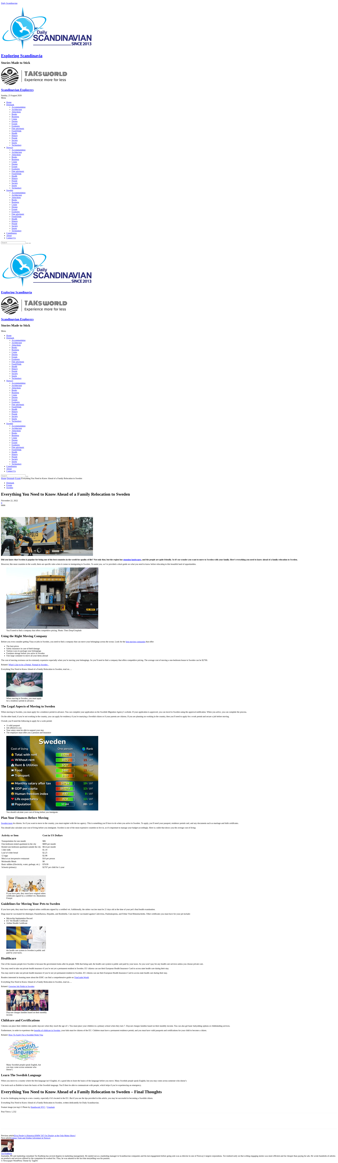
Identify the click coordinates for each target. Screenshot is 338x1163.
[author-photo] (7, 1151)
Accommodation (18, 107)
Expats (14, 124)
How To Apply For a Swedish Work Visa (25, 1035)
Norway (9, 147)
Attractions (16, 112)
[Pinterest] (24, 509)
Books (14, 114)
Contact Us (11, 238)
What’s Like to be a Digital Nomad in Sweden (28, 665)
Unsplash (51, 1107)
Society (15, 140)
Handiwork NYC (38, 1107)
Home (8, 102)
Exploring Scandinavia (21, 55)
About (9, 235)
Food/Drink (16, 131)
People (14, 138)
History (15, 136)
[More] (43, 509)
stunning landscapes (132, 560)
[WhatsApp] (34, 509)
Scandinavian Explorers (17, 90)
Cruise (14, 119)
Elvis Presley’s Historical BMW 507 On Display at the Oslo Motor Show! (45, 1135)
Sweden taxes (7, 823)
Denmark (10, 105)
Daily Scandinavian (9, 3)
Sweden (9, 190)
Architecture (17, 109)
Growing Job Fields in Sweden (21, 986)
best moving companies (135, 642)
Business (15, 116)
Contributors (11, 233)
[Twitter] (15, 509)
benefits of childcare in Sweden (47, 1030)
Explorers (16, 126)
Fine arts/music (18, 128)
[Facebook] (5, 509)
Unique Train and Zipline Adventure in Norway (31, 1138)
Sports (14, 143)
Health (14, 133)
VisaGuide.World (81, 977)
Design (15, 121)
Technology (17, 145)
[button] (169, 98)
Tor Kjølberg (6, 1153)
